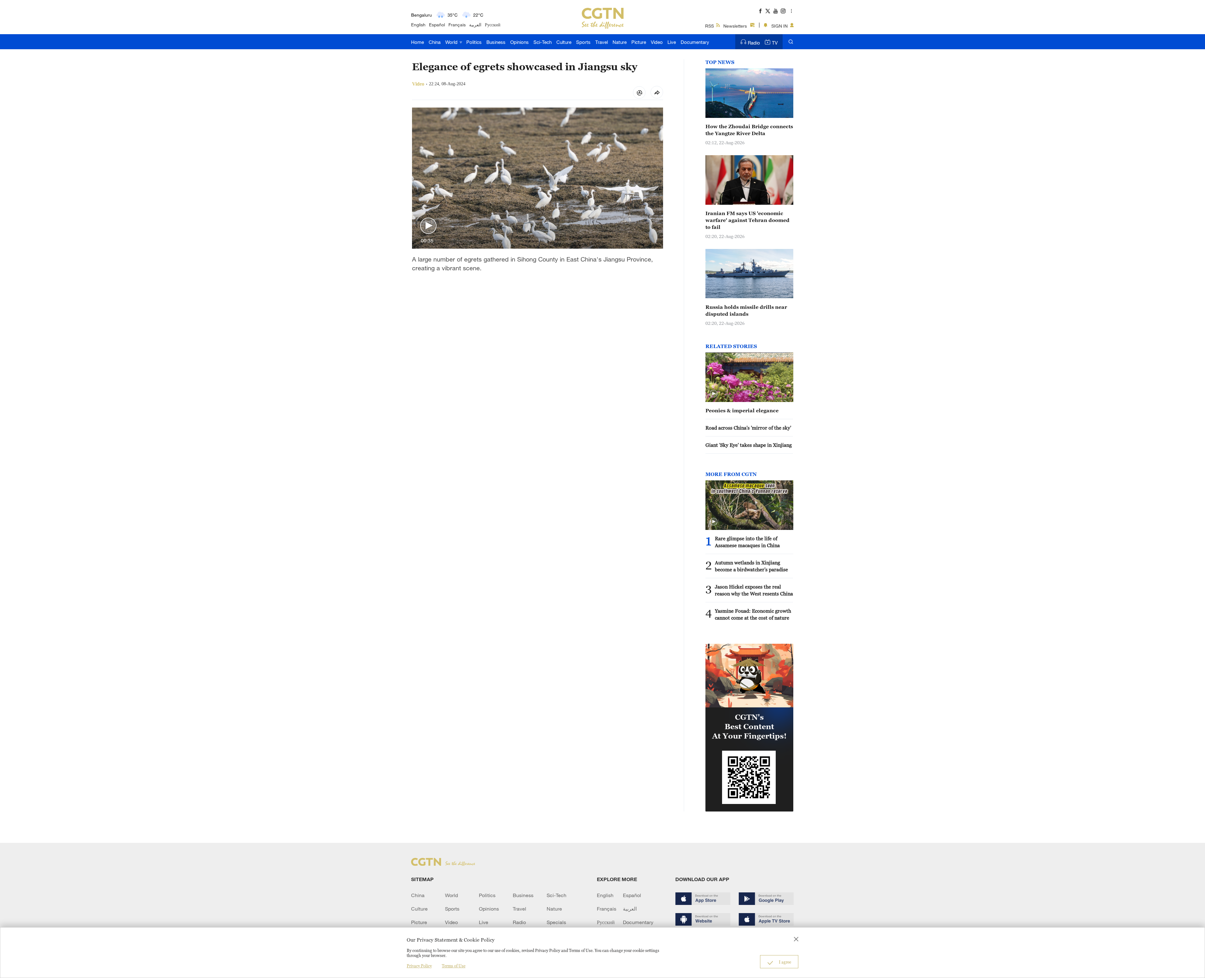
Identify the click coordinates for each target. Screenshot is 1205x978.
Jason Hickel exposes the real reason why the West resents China (754, 590)
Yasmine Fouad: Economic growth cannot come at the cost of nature (753, 614)
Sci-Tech (542, 42)
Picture (638, 42)
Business (496, 42)
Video (657, 42)
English (418, 24)
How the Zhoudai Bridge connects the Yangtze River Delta (749, 130)
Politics (474, 42)
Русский (493, 24)
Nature (620, 42)
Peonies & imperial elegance (742, 410)
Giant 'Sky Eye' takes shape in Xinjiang (748, 445)
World (452, 42)
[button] (428, 226)
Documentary (695, 42)
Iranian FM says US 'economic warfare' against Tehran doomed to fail (747, 220)
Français (457, 24)
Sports (583, 42)
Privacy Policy (419, 965)
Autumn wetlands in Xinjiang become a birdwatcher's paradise (751, 566)
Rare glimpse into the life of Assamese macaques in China (747, 542)
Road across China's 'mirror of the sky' (748, 428)
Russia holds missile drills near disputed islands (746, 310)
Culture (563, 42)
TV (775, 42)
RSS (709, 26)
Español (437, 24)
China (435, 42)
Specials (556, 922)
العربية (475, 24)
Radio (754, 42)
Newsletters (735, 26)
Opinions (519, 42)
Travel (601, 42)
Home (417, 42)
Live (671, 42)
